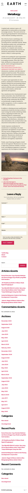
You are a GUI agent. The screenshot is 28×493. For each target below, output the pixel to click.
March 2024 (5, 374)
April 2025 (4, 341)
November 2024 (6, 351)
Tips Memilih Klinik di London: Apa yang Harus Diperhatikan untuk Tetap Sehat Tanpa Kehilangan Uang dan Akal (13, 290)
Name (3, 216)
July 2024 (4, 361)
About (3, 255)
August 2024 (5, 358)
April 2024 (4, 371)
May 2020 (4, 391)
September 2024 (6, 354)
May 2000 (4, 411)
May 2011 (4, 401)
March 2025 (5, 344)
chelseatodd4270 (10, 18)
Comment (4, 203)
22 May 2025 (22, 18)
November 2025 (6, 321)
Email (3, 223)
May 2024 (4, 368)
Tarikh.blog (4, 253)
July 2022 (4, 384)
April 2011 (4, 405)
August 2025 (5, 327)
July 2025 (4, 331)
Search (3, 262)
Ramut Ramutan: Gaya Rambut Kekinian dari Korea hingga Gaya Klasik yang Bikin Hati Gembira (13, 277)
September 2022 (6, 378)
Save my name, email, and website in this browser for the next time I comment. (12, 237)
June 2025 (4, 334)
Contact (3, 256)
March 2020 (5, 394)
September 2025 (6, 324)
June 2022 (4, 388)
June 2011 (4, 398)
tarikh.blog (9, 490)
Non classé (13, 10)
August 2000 (5, 408)
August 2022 (5, 381)
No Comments (15, 20)
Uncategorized (6, 424)
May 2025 (4, 337)
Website (3, 230)
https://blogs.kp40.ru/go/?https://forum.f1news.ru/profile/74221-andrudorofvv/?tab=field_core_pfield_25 (12, 67)
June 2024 (4, 364)
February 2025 (6, 348)
